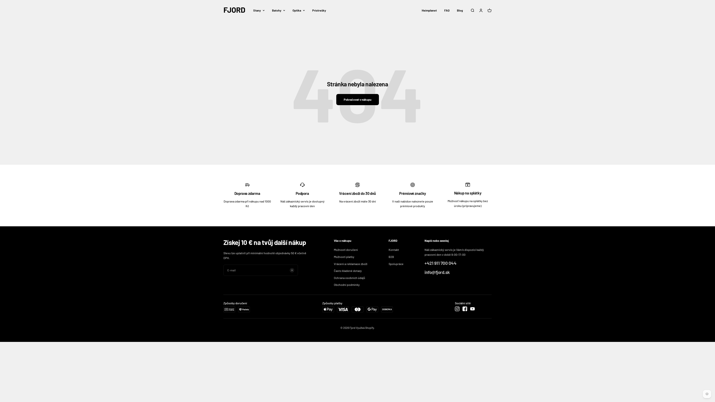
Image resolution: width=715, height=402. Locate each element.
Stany (257, 10)
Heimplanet (429, 10)
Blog (460, 10)
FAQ (446, 10)
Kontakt (394, 249)
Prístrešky (319, 10)
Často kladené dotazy (348, 270)
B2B (391, 257)
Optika (297, 10)
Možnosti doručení (346, 249)
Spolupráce (396, 264)
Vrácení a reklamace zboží (350, 264)
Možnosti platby (344, 257)
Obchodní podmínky (347, 284)
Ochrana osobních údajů (349, 278)
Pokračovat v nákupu (357, 99)
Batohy (276, 10)
